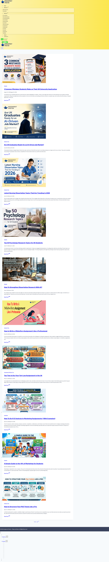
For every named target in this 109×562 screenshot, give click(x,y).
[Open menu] (2, 48)
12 (37, 521)
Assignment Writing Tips (9, 372)
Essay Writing (5, 15)
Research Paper (5, 21)
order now (5, 42)
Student (5, 86)
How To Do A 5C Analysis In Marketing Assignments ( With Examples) (29, 418)
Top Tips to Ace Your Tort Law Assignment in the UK (23, 375)
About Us (4, 536)
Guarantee (6, 539)
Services (3, 541)
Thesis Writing (5, 19)
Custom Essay (5, 25)
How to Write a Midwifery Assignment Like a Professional (25, 331)
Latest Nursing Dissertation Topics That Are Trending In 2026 (27, 193)
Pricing (5, 34)
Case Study (5, 22)
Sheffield (4, 32)
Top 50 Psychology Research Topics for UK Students (23, 243)
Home (5, 5)
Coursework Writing (6, 18)
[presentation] (37, 68)
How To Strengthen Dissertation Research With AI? (23, 287)
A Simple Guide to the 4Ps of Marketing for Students (23, 463)
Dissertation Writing (6, 16)
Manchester (5, 31)
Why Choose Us (5, 9)
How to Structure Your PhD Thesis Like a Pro (20, 507)
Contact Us (6, 36)
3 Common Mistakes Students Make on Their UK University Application (30, 89)
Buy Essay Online (5, 24)
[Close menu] (0, 532)
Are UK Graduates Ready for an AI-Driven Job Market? (24, 145)
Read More (7, 100)
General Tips (6, 141)
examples (6, 415)
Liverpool (4, 28)
